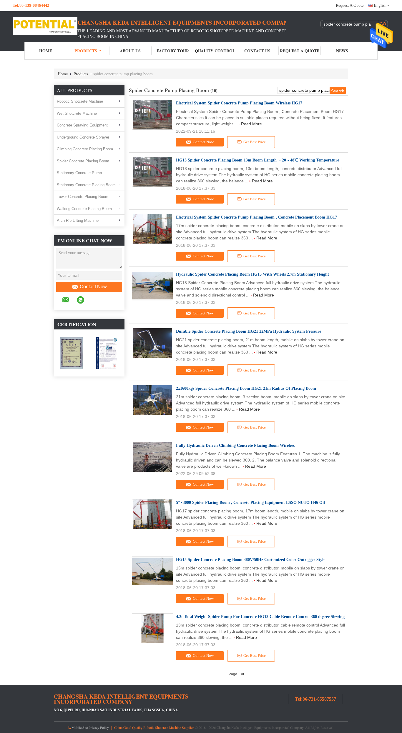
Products (85, 51)
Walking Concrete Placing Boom (84, 208)
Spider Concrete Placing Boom (83, 161)
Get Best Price (254, 142)
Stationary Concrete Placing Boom (86, 185)
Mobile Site (80, 727)
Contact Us (257, 51)
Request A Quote (349, 5)
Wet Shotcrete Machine (77, 113)
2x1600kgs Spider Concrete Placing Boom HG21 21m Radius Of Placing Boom (246, 388)
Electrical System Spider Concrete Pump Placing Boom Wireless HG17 (239, 103)
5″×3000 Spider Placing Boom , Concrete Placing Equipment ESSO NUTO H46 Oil (250, 502)
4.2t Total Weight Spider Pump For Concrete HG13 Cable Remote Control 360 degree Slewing (260, 616)
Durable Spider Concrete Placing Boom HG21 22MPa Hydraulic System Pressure (248, 331)
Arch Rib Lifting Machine (78, 220)
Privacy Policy (99, 727)
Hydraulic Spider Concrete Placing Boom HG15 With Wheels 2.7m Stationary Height (252, 274)
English (380, 5)
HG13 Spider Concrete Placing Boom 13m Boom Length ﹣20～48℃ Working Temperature (257, 160)
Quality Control (215, 51)
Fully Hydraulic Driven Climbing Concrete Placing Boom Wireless (235, 445)
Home (45, 51)
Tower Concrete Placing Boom (82, 196)
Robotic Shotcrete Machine (80, 101)
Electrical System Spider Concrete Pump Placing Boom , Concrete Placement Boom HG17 (256, 217)
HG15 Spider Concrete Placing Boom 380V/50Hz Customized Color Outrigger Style (250, 559)
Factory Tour (173, 51)
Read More (251, 123)
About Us (130, 51)
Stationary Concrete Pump (79, 173)
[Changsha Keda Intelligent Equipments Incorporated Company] (45, 26)
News (342, 51)
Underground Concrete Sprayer (83, 137)
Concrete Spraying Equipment (82, 125)
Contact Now (93, 286)
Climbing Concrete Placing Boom (85, 149)
